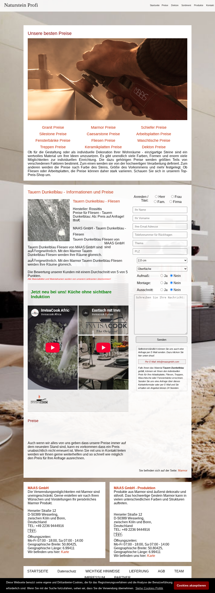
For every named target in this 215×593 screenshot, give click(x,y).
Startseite (155, 5)
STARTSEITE (37, 571)
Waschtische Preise (153, 140)
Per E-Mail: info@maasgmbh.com (162, 361)
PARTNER (122, 577)
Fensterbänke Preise (52, 140)
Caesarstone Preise (103, 134)
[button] (149, 588)
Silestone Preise (53, 134)
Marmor (182, 470)
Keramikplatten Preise (103, 147)
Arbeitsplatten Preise (153, 134)
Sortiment (186, 5)
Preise (165, 5)
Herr (161, 197)
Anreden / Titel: (141, 198)
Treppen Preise (53, 147)
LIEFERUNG (139, 571)
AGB (161, 571)
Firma (177, 202)
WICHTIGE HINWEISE (102, 571)
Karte (65, 552)
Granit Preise (53, 127)
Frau (178, 197)
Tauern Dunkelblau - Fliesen (96, 201)
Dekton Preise (154, 147)
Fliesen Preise (103, 140)
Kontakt (210, 5)
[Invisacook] (39, 407)
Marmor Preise (103, 127)
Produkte (198, 5)
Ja (165, 276)
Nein (177, 276)
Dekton (174, 5)
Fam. (161, 202)
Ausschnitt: (145, 290)
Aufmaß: (143, 276)
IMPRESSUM (94, 577)
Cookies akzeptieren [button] (191, 585)
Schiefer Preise (153, 127)
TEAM (179, 571)
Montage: (144, 283)
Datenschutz (67, 571)
